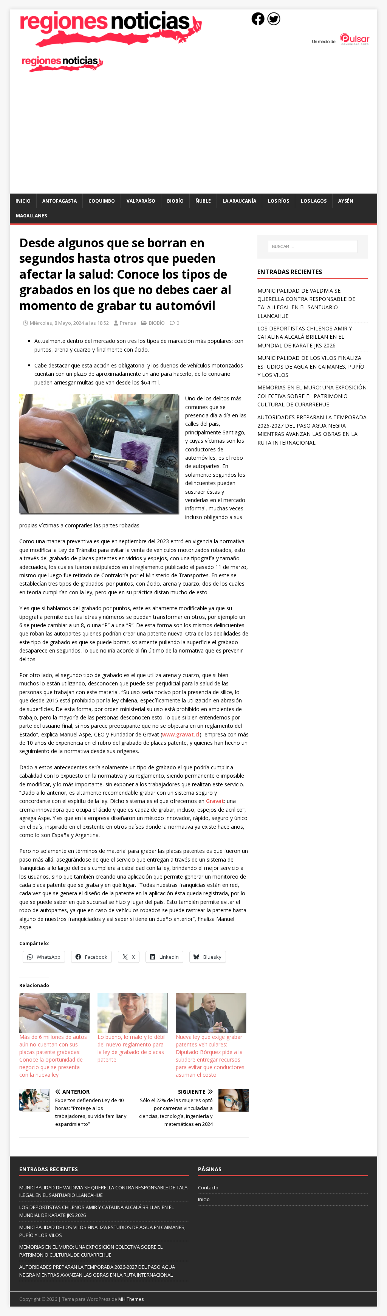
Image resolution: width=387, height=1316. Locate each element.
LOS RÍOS (278, 201)
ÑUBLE (203, 201)
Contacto (208, 1187)
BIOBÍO (175, 201)
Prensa (128, 322)
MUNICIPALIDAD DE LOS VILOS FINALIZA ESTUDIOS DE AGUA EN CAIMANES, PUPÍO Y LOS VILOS (310, 366)
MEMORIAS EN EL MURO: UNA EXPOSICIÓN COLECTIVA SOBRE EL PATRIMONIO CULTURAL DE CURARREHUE (312, 396)
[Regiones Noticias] (194, 43)
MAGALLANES (31, 215)
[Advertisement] (194, 137)
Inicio (23, 201)
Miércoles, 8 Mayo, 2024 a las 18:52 (69, 322)
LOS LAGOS (314, 201)
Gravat (215, 800)
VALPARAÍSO (141, 201)
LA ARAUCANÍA (239, 201)
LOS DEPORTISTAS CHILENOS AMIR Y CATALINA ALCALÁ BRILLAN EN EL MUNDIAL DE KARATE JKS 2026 (304, 337)
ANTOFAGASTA (59, 201)
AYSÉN (345, 201)
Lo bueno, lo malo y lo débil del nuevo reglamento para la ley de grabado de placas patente (132, 1048)
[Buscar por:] (312, 246)
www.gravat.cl (181, 734)
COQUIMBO (101, 201)
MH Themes (131, 1299)
